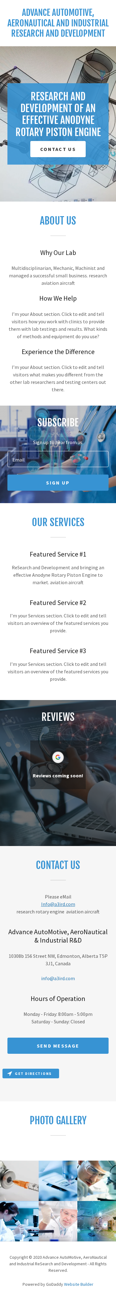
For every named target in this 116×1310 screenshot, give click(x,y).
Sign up (58, 483)
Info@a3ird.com (58, 904)
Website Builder (78, 1284)
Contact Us (58, 149)
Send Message (58, 1046)
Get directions (33, 1073)
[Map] (58, 1083)
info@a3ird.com (58, 978)
